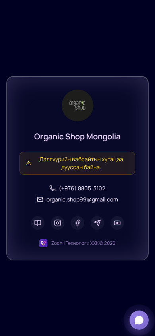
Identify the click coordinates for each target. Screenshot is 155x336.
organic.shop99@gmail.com (82, 199)
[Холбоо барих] (139, 320)
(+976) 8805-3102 (82, 188)
